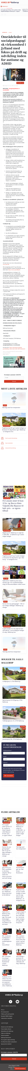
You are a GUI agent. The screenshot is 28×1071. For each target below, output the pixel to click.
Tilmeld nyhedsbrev (20, 1068)
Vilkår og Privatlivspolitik (7, 1014)
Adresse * (5, 762)
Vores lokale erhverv (6, 1029)
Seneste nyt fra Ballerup (7, 1027)
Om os (2, 1009)
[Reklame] (14, 362)
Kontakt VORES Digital (6, 1016)
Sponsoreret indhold (6, 1044)
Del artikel (19, 83)
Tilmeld (14, 381)
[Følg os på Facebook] (10, 1001)
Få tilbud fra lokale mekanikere (9, 1042)
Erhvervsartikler (5, 1035)
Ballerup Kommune (6, 1037)
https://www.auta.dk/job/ (14, 270)
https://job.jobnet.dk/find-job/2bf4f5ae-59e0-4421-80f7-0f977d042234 (14, 348)
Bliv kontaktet (8, 776)
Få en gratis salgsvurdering (8, 1039)
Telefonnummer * (7, 750)
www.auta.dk (6, 264)
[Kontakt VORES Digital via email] (17, 1001)
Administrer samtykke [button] (6, 1018)
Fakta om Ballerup (5, 1033)
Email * (5, 756)
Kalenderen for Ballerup (7, 1031)
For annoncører (5, 1012)
